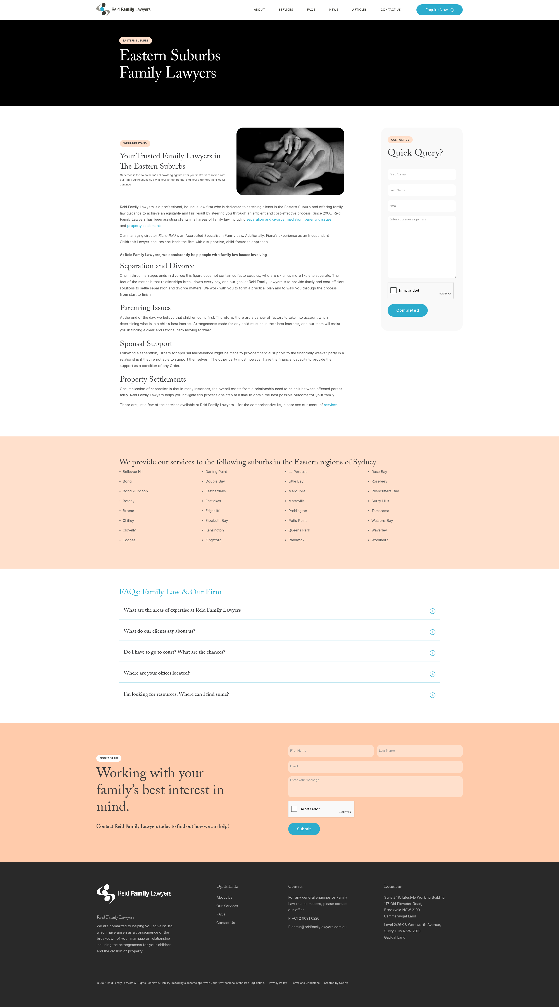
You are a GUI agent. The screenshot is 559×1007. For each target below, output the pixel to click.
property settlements (144, 225)
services (331, 405)
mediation (294, 219)
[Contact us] (243, 923)
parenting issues (318, 219)
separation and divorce (266, 219)
